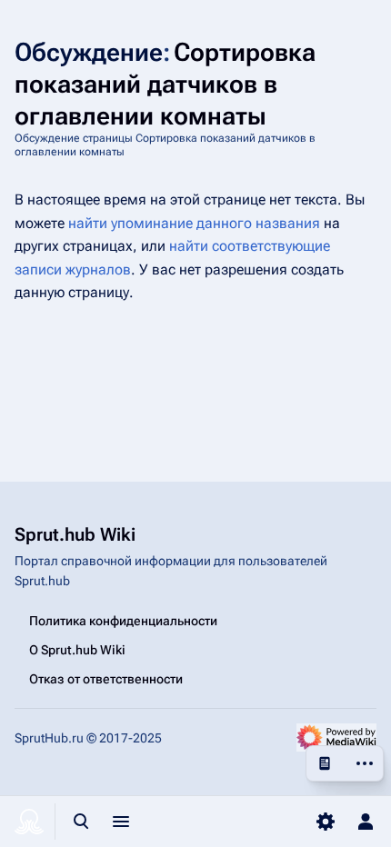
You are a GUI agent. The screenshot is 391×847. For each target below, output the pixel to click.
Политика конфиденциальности (123, 620)
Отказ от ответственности (106, 679)
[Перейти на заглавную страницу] (29, 821)
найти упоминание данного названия (194, 223)
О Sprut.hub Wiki (77, 650)
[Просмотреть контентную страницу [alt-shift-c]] (324, 763)
